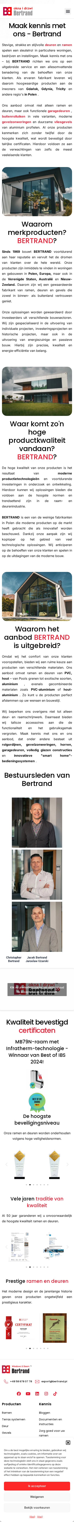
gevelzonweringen (16, 122)
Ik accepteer (37, 1486)
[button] (68, 1443)
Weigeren (37, 1497)
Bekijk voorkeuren (37, 1507)
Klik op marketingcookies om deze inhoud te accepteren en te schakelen (37, 990)
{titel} (32, 1516)
